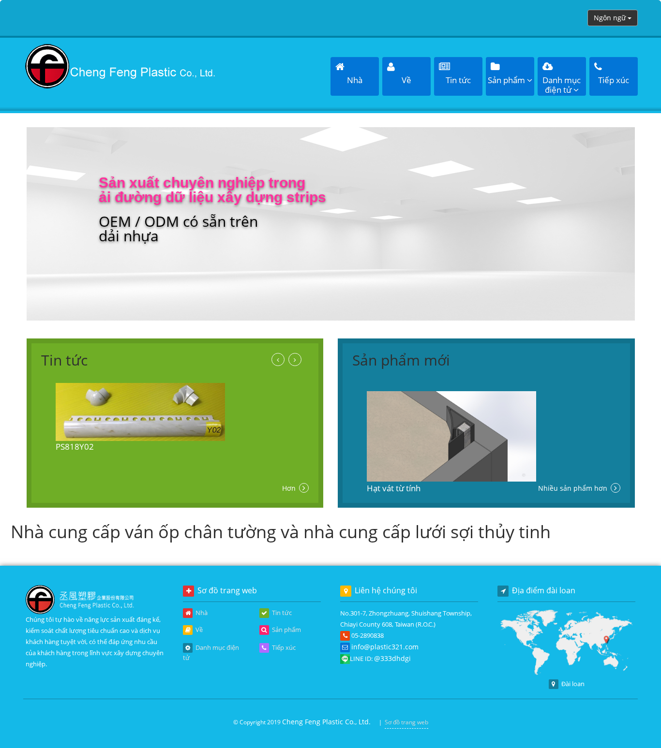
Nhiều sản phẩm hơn (573, 488)
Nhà (201, 612)
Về (198, 629)
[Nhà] (120, 65)
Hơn (290, 488)
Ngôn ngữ (611, 17)
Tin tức (281, 612)
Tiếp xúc (283, 647)
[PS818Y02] (175, 412)
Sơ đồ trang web (406, 722)
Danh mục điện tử (211, 652)
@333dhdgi (392, 658)
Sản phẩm (285, 629)
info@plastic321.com (385, 646)
